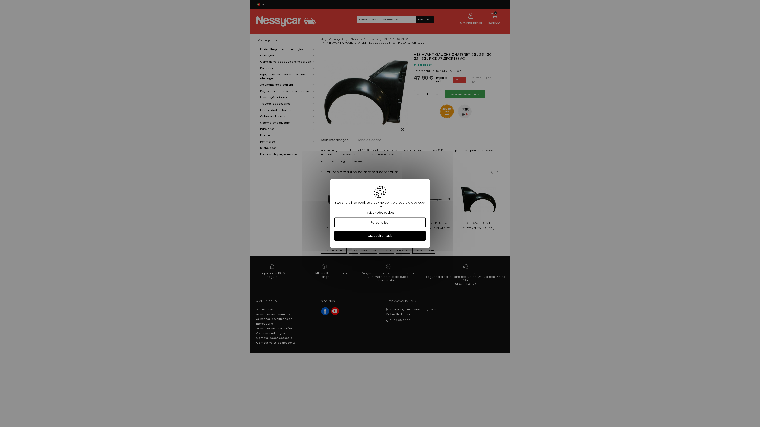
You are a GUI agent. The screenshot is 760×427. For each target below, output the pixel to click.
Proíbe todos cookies (380, 212)
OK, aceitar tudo (380, 235)
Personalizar (380, 222)
